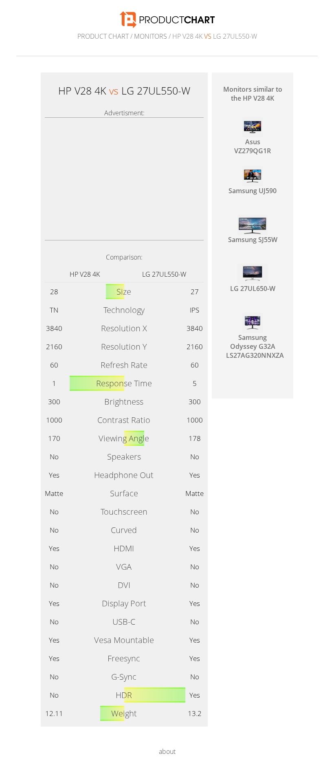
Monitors (150, 36)
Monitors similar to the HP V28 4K (252, 94)
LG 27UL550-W (164, 274)
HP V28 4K (85, 274)
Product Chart (103, 36)
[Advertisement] (124, 179)
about (167, 751)
